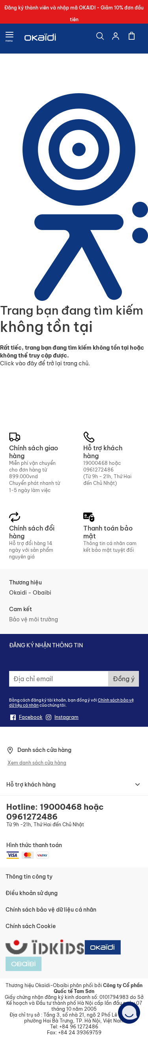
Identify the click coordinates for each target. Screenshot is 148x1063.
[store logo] (40, 38)
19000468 (95, 463)
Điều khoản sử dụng (32, 893)
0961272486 (98, 470)
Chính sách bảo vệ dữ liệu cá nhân (51, 909)
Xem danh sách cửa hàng (36, 763)
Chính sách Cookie (31, 926)
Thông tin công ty (29, 876)
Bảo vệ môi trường (33, 619)
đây (32, 363)
